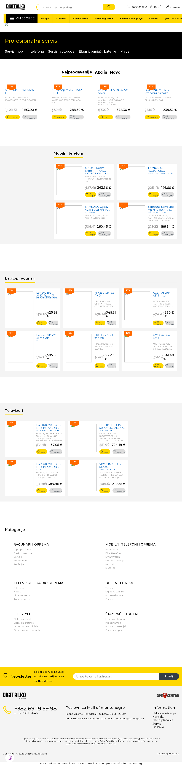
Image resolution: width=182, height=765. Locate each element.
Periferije (19, 564)
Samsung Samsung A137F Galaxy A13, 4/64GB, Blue (161, 209)
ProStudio (174, 753)
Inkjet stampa (113, 622)
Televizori (19, 588)
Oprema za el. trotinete (27, 630)
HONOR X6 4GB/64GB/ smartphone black (160, 170)
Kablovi (109, 564)
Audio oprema (22, 599)
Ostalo (109, 599)
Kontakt (158, 716)
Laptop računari (22, 549)
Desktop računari (23, 553)
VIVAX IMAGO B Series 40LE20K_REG (110, 466)
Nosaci (18, 591)
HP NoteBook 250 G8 (104, 337)
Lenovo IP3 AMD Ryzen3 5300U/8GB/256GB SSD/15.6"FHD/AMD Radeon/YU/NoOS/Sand (47, 294)
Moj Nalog (175, 7)
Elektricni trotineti (24, 622)
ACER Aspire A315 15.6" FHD (67, 91)
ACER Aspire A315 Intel (161, 294)
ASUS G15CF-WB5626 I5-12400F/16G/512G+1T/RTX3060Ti (21, 91)
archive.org (135, 763)
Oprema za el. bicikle (26, 626)
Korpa (157, 6)
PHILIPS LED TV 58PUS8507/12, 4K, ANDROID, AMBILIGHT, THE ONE (111, 427)
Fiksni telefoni (113, 553)
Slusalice (110, 567)
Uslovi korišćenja (164, 713)
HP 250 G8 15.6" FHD (105, 294)
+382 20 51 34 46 (26, 713)
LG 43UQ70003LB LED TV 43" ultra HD (48, 466)
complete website (111, 763)
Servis (156, 723)
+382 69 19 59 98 (139, 7)
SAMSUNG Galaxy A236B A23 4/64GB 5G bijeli (97, 209)
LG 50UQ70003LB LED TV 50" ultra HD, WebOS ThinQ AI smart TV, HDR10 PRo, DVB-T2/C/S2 (49, 427)
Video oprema (22, 595)
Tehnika (109, 588)
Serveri (18, 556)
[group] (14, 650)
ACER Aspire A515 (161, 337)
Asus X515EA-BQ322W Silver (113, 91)
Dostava (158, 727)
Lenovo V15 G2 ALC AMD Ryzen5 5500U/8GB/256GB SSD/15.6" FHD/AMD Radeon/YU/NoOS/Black (47, 337)
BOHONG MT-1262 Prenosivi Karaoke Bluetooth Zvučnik (157, 91)
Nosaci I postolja (114, 560)
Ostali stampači (114, 630)
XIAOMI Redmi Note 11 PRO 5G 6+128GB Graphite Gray (97, 170)
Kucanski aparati (114, 595)
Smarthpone (112, 549)
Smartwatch (112, 556)
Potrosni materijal (115, 626)
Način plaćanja (162, 720)
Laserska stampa (115, 619)
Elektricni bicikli (22, 619)
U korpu (14, 117)
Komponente (21, 560)
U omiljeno (31, 117)
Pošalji (169, 676)
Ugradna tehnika (115, 591)
